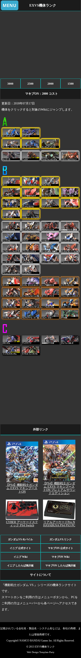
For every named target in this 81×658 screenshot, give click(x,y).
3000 (10, 83)
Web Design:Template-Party (40, 652)
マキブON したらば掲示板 (60, 565)
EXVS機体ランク (42, 5)
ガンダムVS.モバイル (20, 539)
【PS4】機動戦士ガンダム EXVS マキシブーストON (22, 488)
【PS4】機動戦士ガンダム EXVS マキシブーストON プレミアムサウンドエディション (59, 488)
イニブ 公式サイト (20, 548)
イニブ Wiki (20, 556)
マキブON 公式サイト (60, 548)
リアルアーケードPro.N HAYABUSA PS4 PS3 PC (59, 523)
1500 (71, 83)
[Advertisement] (40, 43)
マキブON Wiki (60, 556)
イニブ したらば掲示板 (20, 565)
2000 (51, 83)
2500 (30, 83)
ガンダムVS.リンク (60, 539)
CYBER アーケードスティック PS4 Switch (22, 523)
